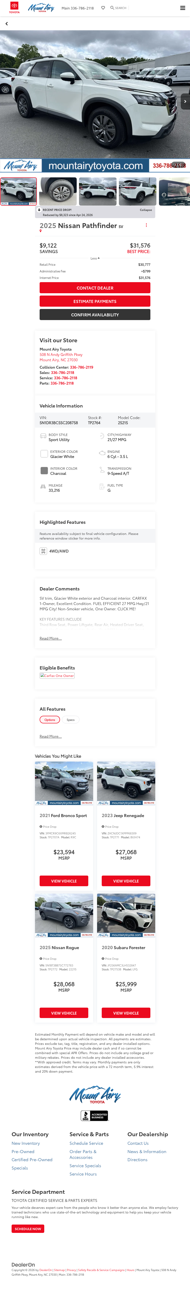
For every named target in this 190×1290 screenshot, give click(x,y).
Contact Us (138, 1143)
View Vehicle (64, 880)
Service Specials (85, 1165)
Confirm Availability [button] (95, 315)
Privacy (71, 1270)
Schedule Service (86, 1143)
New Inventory (26, 1143)
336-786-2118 (62, 372)
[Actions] (146, 225)
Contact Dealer (95, 288)
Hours (130, 1270)
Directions (137, 1159)
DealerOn (45, 1270)
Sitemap (59, 1270)
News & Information (146, 1151)
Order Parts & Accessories (83, 1154)
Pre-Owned (23, 1151)
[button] (6, 23)
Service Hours (83, 1174)
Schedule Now (28, 1228)
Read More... (51, 638)
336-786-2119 (81, 367)
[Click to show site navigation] (182, 8)
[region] (95, 271)
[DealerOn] (23, 1264)
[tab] (50, 719)
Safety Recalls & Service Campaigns (101, 1270)
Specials (20, 1168)
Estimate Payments (95, 301)
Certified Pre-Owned (32, 1159)
